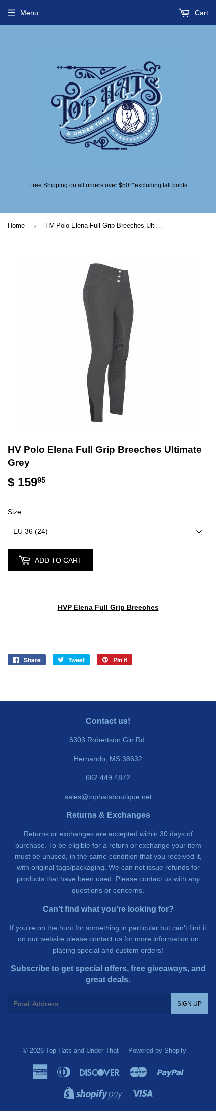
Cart (200, 13)
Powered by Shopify (157, 1050)
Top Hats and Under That (82, 1050)
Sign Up (189, 1003)
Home (16, 225)
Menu (29, 13)
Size (14, 512)
